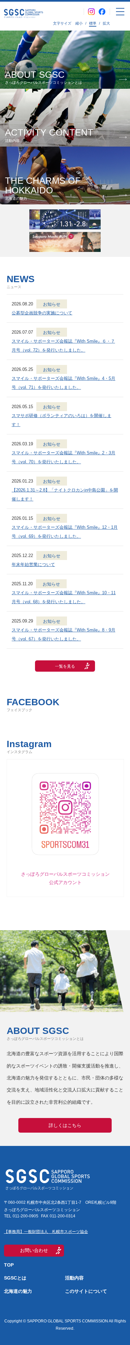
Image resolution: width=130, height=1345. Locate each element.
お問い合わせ (34, 1250)
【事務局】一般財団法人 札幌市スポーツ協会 (46, 1231)
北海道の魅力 (18, 1291)
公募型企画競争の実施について (42, 312)
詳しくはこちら (65, 1125)
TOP (9, 1265)
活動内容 (74, 1278)
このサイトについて (86, 1291)
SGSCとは (15, 1278)
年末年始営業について (33, 564)
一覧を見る (65, 666)
